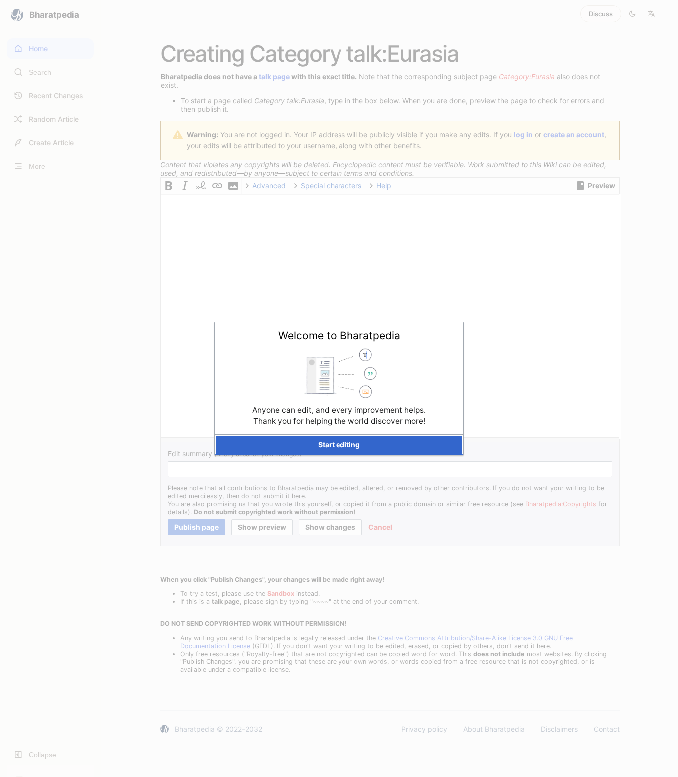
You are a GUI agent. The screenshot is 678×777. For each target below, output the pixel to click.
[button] (339, 445)
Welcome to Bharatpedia (339, 335)
